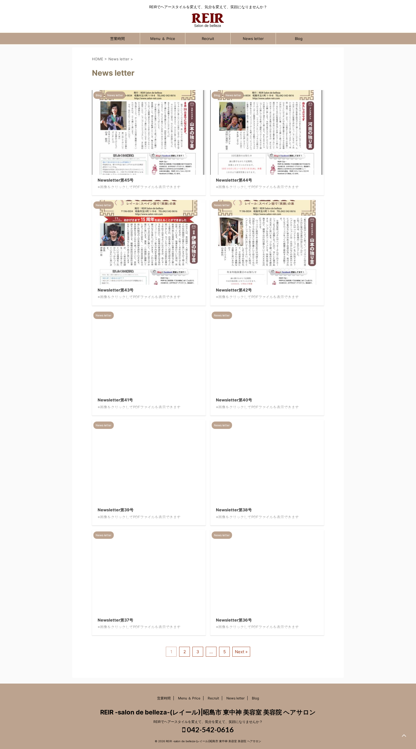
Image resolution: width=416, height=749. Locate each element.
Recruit (208, 38)
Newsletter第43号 (116, 290)
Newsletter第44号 (234, 180)
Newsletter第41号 (115, 399)
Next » (241, 651)
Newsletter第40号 (234, 399)
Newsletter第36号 (234, 620)
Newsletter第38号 (234, 509)
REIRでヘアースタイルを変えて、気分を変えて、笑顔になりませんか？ (208, 722)
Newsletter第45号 (116, 180)
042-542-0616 (209, 729)
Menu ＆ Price (162, 38)
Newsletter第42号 (234, 290)
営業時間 (117, 38)
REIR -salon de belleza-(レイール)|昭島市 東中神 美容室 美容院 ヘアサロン (208, 712)
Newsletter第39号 (116, 509)
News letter (253, 38)
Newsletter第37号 (115, 620)
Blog (299, 38)
